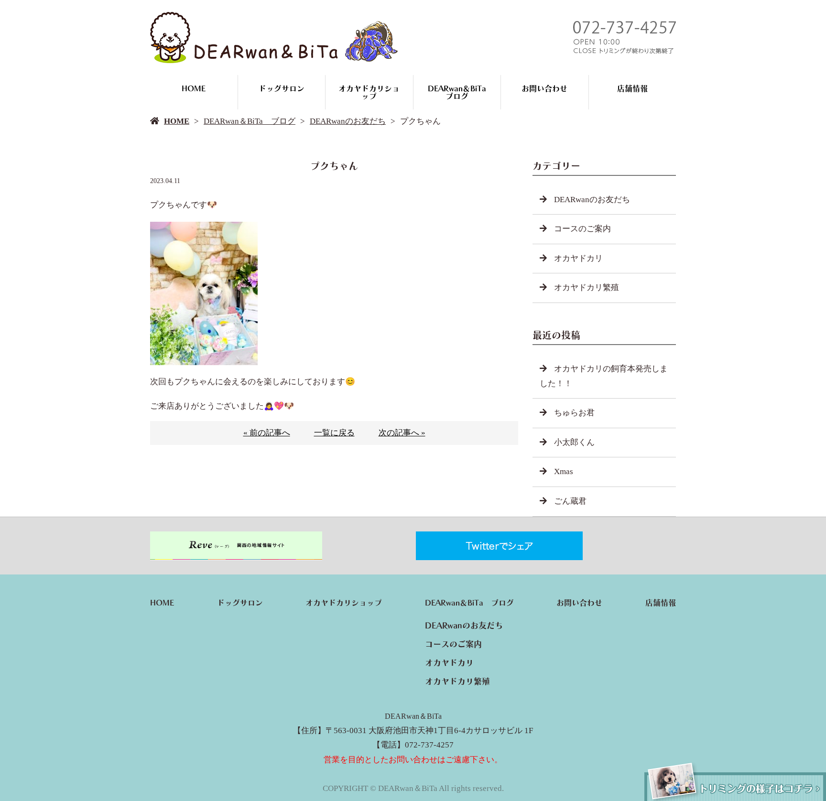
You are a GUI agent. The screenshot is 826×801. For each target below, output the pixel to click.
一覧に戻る (334, 432)
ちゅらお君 (574, 412)
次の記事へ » (402, 432)
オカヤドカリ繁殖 (586, 287)
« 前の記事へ (266, 432)
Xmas (563, 471)
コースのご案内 (582, 228)
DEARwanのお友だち (348, 121)
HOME (194, 88)
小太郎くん (574, 442)
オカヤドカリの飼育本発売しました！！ (604, 376)
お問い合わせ (544, 88)
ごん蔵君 (570, 501)
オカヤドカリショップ (369, 92)
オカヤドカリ (578, 258)
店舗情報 (632, 88)
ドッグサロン (281, 88)
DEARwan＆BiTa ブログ (461, 92)
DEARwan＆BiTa (413, 716)
